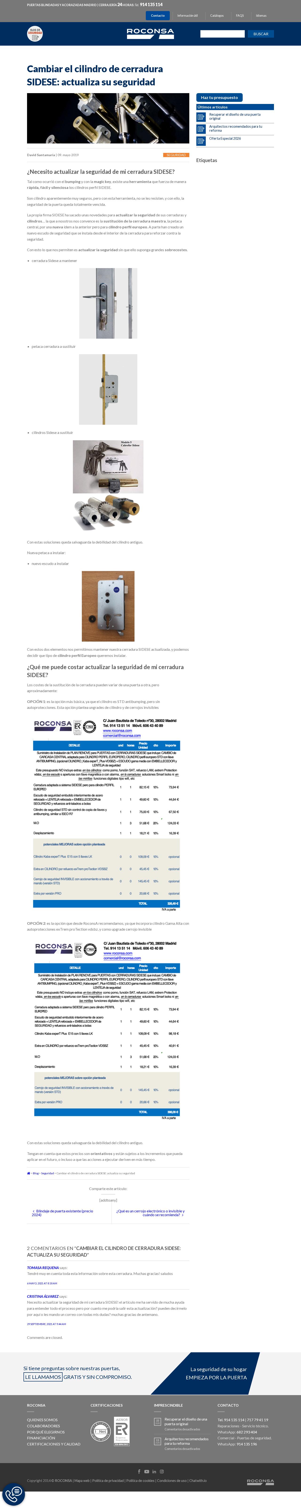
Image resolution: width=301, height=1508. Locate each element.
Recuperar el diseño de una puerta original (235, 116)
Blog (36, 1173)
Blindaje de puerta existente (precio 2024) (62, 1213)
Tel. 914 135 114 (231, 1419)
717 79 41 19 (257, 1419)
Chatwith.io (198, 1481)
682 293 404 (247, 1432)
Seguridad (176, 155)
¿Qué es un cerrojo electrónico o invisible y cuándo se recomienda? (150, 1213)
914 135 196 (247, 1444)
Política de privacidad (108, 1481)
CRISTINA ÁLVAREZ (43, 1296)
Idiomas (261, 15)
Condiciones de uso (172, 1481)
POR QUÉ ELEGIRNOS (46, 1432)
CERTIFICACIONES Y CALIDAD (53, 1444)
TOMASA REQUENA (43, 1267)
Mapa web (82, 1481)
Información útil (188, 15)
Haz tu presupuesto (219, 97)
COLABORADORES (43, 1426)
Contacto (158, 15)
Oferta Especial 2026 (225, 138)
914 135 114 (151, 4)
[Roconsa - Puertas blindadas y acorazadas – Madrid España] (150, 33)
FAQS (240, 15)
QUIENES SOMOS (42, 1419)
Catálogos (217, 15)
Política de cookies (140, 1481)
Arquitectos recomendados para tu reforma (235, 128)
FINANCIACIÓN (41, 1438)
